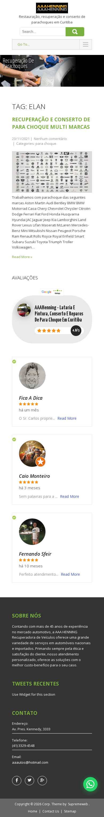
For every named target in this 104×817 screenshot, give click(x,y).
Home (32, 811)
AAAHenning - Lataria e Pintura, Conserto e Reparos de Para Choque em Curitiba (59, 314)
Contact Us (50, 811)
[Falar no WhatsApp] (90, 784)
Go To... (24, 44)
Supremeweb (78, 804)
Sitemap (70, 811)
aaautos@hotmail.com (30, 762)
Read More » (22, 256)
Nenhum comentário (50, 138)
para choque (45, 143)
